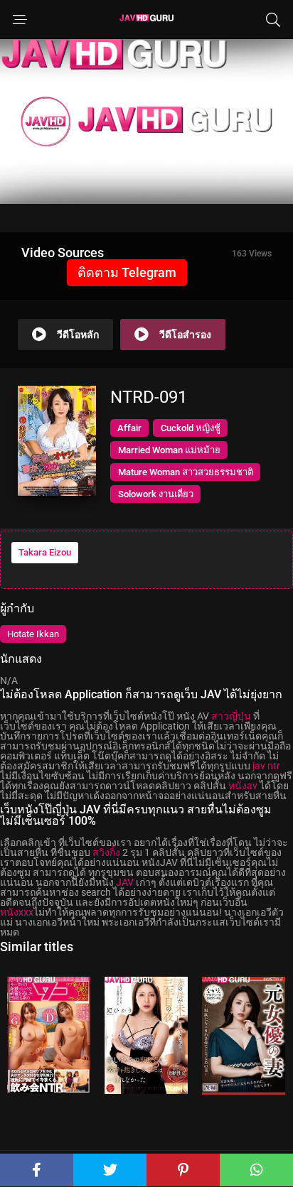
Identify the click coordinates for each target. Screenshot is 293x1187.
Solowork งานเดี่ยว (155, 494)
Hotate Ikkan (33, 634)
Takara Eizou (44, 552)
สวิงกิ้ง (106, 852)
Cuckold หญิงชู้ (190, 428)
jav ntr (266, 765)
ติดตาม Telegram (127, 272)
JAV (125, 882)
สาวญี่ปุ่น (231, 716)
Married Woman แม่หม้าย (169, 450)
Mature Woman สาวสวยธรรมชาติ (185, 472)
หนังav (242, 785)
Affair (129, 428)
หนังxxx (16, 912)
